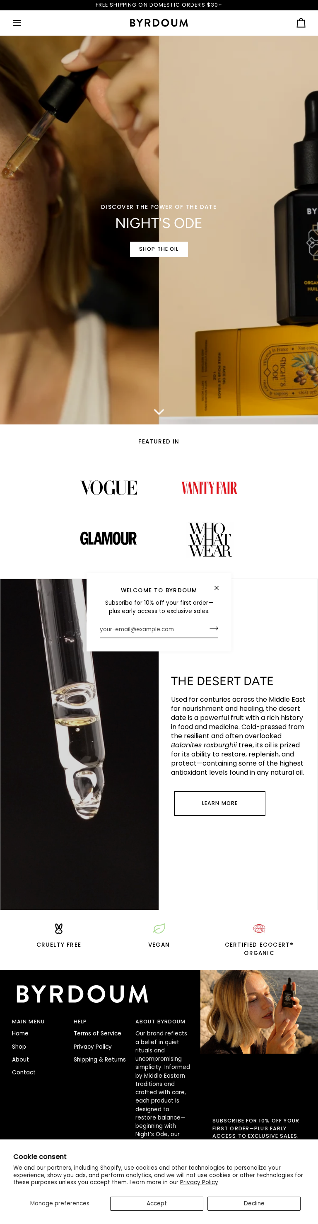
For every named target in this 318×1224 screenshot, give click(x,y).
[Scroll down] (159, 412)
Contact (24, 1072)
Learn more (220, 803)
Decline (254, 1203)
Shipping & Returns (100, 1060)
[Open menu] (24, 22)
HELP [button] (80, 1021)
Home (20, 1033)
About (20, 1060)
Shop (19, 1047)
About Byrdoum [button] (160, 1021)
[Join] (211, 628)
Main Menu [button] (28, 1021)
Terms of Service (97, 1033)
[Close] (220, 588)
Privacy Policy (199, 1182)
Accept (157, 1203)
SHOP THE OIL (159, 248)
